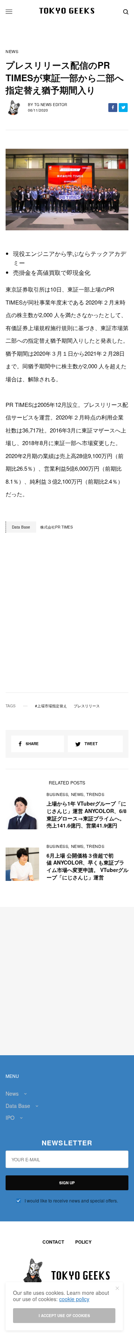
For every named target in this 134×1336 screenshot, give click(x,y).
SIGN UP (67, 1182)
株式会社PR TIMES (56, 527)
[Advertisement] (67, 620)
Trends (95, 794)
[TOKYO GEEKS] (67, 12)
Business (57, 794)
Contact (53, 1241)
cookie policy (74, 1299)
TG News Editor (50, 104)
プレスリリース (87, 706)
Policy (83, 1241)
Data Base (18, 1105)
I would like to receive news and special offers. (71, 1200)
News (12, 51)
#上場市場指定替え (51, 706)
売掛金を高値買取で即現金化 (51, 272)
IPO (10, 1117)
